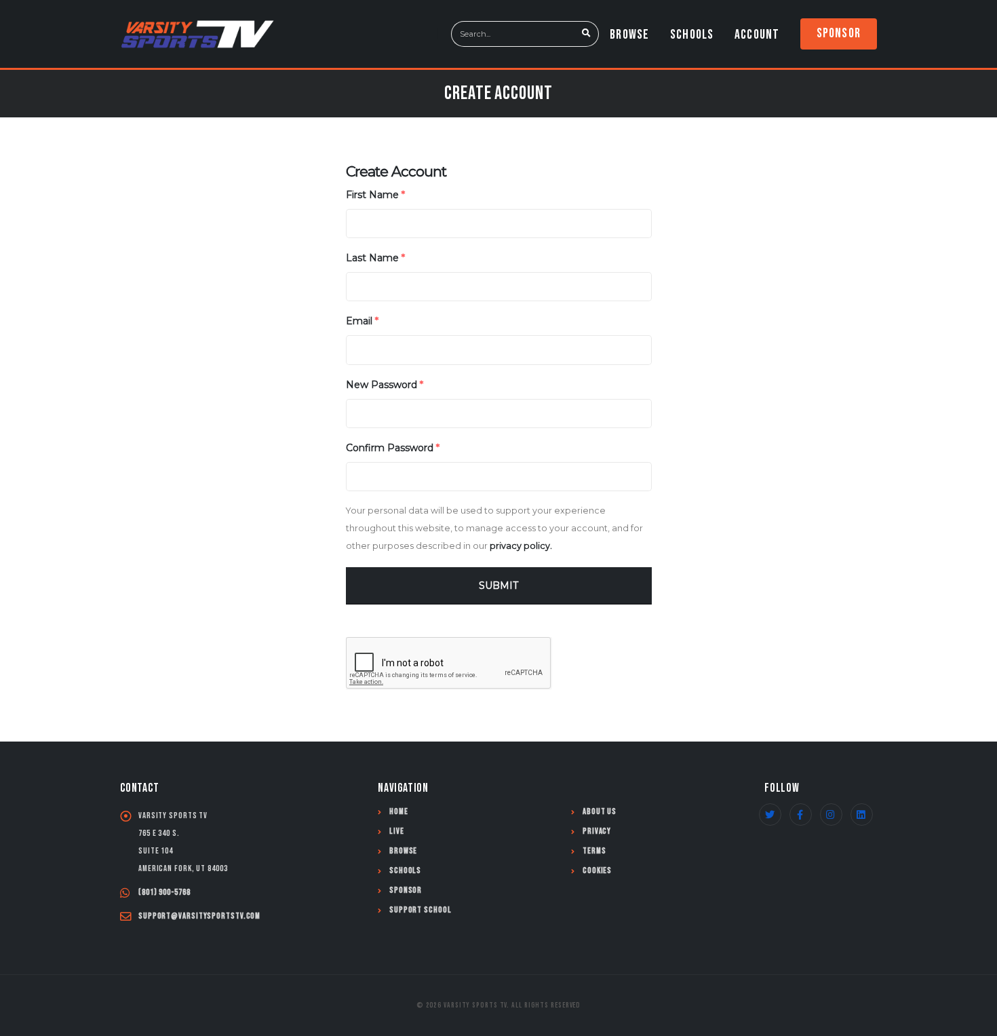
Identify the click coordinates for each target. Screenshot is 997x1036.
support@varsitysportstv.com (199, 916)
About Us (600, 812)
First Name (375, 195)
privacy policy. (521, 546)
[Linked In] (862, 814)
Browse (629, 34)
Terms (594, 851)
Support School (420, 910)
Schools (691, 34)
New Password (384, 385)
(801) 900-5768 (164, 892)
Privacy (597, 831)
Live (396, 831)
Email (362, 321)
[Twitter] (770, 814)
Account (757, 34)
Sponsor (839, 33)
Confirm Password (392, 448)
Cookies (597, 871)
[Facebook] (800, 814)
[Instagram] (831, 814)
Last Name (375, 258)
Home (398, 812)
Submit (498, 585)
